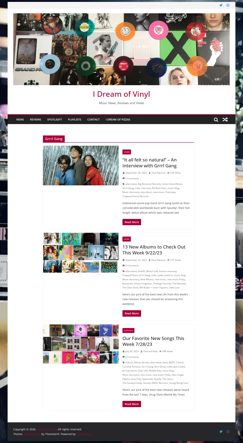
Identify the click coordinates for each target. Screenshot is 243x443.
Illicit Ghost (160, 366)
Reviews (35, 119)
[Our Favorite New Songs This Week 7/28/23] (81, 344)
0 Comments (132, 178)
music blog (173, 188)
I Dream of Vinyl (121, 94)
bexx (165, 362)
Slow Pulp (136, 379)
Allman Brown (141, 362)
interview (146, 188)
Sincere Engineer (143, 283)
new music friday (176, 279)
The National (179, 283)
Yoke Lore (174, 287)
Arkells (141, 271)
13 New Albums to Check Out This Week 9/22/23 (153, 250)
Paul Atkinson (158, 172)
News (20, 119)
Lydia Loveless (165, 275)
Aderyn (129, 362)
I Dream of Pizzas (118, 119)
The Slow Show (130, 287)
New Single (178, 374)
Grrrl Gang (128, 188)
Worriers (163, 383)
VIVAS (154, 383)
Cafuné (180, 362)
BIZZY (172, 362)
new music (158, 192)
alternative (131, 184)
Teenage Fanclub (162, 283)
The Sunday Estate (132, 383)
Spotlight (54, 119)
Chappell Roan (130, 275)
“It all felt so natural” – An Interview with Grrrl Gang (149, 163)
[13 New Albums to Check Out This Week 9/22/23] (81, 253)
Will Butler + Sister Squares (153, 287)
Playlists (74, 119)
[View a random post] (225, 119)
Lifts (146, 370)
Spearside (147, 379)
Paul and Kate (150, 351)
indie (137, 188)
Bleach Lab (152, 271)
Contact (93, 119)
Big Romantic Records (149, 184)
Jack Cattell (179, 366)
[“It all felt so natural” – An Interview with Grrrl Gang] (81, 166)
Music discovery (130, 192)
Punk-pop (170, 192)
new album (146, 192)
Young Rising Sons (178, 383)
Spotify (157, 379)
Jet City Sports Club (132, 370)
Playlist (126, 379)
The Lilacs (167, 379)
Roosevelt (127, 283)
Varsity (146, 383)
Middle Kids (155, 370)
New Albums (147, 279)
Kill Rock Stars (159, 188)
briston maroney (168, 271)
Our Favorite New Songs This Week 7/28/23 (153, 341)
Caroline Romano (131, 366)
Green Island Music (172, 184)
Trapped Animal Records (135, 196)
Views (126, 152)
